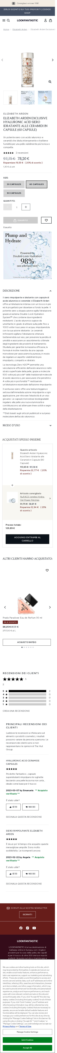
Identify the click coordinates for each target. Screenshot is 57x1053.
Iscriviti (27, 914)
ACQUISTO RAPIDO (26, 642)
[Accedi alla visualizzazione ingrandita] (50, 81)
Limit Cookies (27, 1040)
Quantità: (9, 201)
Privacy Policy (9, 1026)
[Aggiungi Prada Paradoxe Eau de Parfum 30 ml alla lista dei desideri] (47, 570)
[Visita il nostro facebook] (21, 928)
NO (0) (32, 807)
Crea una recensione (16, 711)
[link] (45, 20)
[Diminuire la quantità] (7, 207)
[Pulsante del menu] (3, 20)
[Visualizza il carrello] (50, 20)
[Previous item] (5, 607)
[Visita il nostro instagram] (27, 928)
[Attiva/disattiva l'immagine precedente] (2, 60)
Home (6, 29)
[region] (27, 1006)
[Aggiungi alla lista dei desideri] (46, 220)
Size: (6, 178)
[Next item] (50, 607)
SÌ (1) (14, 807)
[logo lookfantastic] (27, 20)
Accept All (27, 1048)
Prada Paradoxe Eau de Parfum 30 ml (22, 617)
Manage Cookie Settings (27, 1032)
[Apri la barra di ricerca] (8, 20)
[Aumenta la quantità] (26, 207)
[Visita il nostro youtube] (34, 928)
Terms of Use (25, 1026)
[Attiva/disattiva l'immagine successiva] (52, 60)
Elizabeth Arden (20, 29)
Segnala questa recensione (24, 817)
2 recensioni (22, 152)
